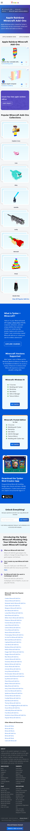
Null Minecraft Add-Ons (11, 700)
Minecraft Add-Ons (10, 733)
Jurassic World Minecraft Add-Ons (14, 676)
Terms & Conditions (13, 818)
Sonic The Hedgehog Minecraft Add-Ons (16, 705)
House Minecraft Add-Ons (12, 708)
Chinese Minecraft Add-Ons (13, 696)
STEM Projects (20, 811)
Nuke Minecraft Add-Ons (12, 615)
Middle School (20, 796)
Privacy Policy (23, 818)
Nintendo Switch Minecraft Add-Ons (15, 603)
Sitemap (3, 779)
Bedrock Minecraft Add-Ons (13, 664)
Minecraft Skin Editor (7, 794)
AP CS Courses (20, 799)
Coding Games (5, 788)
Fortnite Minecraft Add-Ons (13, 623)
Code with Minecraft (10, 741)
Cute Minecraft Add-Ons (12, 644)
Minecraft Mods (9, 738)
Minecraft (18, 9)
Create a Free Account (15, 828)
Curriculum (19, 770)
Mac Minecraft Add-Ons (11, 657)
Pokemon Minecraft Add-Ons (13, 620)
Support (3, 772)
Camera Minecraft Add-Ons (12, 627)
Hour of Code (5, 807)
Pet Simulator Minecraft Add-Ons (14, 674)
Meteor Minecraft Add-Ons (12, 683)
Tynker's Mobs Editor (13, 323)
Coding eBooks (5, 781)
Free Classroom (20, 792)
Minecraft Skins (9, 728)
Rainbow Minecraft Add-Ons (13, 647)
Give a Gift (19, 772)
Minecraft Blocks (9, 731)
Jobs (2, 776)
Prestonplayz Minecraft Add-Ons (14, 635)
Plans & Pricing (20, 779)
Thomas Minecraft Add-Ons (13, 703)
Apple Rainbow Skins (9, 37)
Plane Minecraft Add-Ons (12, 681)
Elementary (19, 794)
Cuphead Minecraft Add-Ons (13, 642)
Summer (18, 783)
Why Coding (19, 776)
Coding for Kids (8, 9)
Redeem (18, 774)
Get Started (15, 404)
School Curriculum (21, 790)
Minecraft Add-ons (6, 799)
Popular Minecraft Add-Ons (13, 717)
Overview (18, 768)
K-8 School (19, 803)
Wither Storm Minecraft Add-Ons (14, 618)
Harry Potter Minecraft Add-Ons (14, 688)
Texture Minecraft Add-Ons (12, 601)
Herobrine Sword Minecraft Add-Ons (15, 715)
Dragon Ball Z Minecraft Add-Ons (14, 652)
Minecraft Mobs (9, 726)
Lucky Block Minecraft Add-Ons (14, 613)
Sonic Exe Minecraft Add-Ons (13, 691)
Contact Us (21, 820)
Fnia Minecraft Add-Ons (11, 713)
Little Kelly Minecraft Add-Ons (13, 710)
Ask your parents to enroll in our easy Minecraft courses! (15, 513)
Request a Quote (21, 812)
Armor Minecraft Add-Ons (12, 666)
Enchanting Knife (8, 63)
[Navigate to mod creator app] (15, 464)
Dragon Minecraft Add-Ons (12, 654)
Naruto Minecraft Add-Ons (12, 632)
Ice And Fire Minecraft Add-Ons (14, 637)
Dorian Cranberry (8, 85)
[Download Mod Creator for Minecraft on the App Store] (7, 496)
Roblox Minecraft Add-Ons (12, 649)
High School (19, 798)
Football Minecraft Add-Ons (13, 698)
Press (2, 774)
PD (16, 807)
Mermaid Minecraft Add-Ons (13, 640)
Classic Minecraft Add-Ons (12, 605)
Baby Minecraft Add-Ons (12, 686)
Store (2, 783)
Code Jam (3, 805)
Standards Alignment (22, 805)
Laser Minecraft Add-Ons (12, 625)
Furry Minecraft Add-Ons (12, 630)
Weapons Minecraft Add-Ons (13, 608)
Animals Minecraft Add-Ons (13, 669)
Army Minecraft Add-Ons (12, 671)
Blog (2, 768)
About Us (3, 770)
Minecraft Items (9, 736)
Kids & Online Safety (6, 820)
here (5, 570)
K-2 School (19, 801)
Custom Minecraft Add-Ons (12, 659)
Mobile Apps (4, 778)
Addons (4, 11)
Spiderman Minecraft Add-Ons (13, 693)
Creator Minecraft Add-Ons (12, 598)
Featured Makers (21, 778)
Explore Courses (12, 344)
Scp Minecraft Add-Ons (11, 678)
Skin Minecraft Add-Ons (11, 610)
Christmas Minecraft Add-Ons (13, 661)
